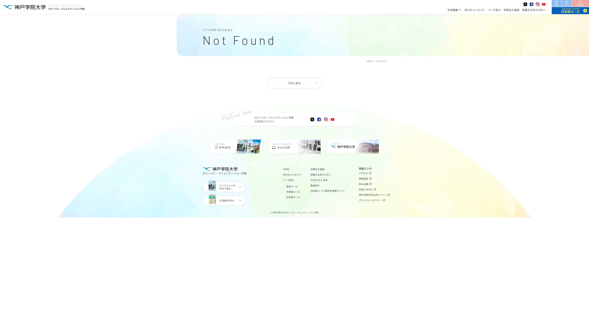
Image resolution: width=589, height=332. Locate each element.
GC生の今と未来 (319, 180)
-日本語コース (292, 197)
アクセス (363, 173)
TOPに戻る (294, 83)
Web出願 (363, 184)
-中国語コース (292, 191)
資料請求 (363, 178)
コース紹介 (494, 10)
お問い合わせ (366, 189)
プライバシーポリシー (370, 200)
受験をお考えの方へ (534, 10)
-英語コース (291, 186)
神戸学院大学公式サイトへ (373, 194)
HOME (369, 61)
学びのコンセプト (474, 10)
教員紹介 (315, 185)
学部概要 (453, 10)
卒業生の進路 (511, 10)
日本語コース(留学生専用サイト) (328, 190)
